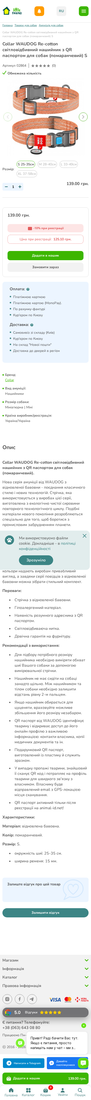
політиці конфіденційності (47, 546)
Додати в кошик (45, 255)
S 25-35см (26, 164)
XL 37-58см (27, 173)
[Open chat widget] (83, 1063)
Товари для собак (26, 25)
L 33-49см (69, 164)
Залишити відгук (45, 912)
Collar (9, 380)
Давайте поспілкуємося (65, 1063)
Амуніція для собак (51, 25)
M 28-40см (47, 164)
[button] (83, 117)
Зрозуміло (36, 560)
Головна (7, 25)
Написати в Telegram (27, 1063)
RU (61, 11)
